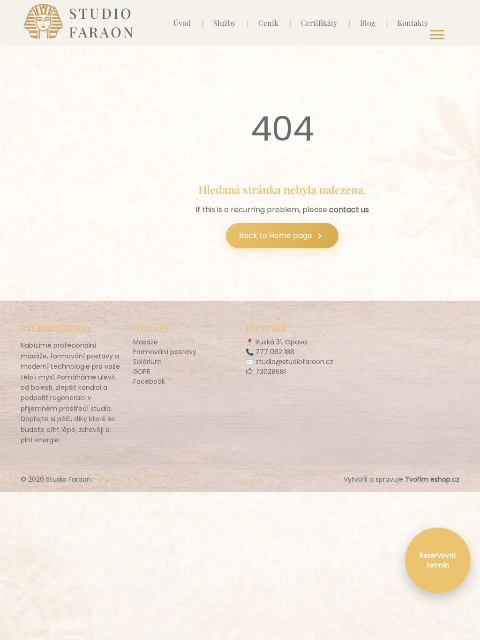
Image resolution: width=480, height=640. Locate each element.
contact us (349, 209)
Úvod (182, 23)
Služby (224, 23)
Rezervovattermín (438, 560)
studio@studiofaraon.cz (294, 361)
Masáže (145, 342)
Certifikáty (319, 23)
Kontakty (413, 23)
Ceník (268, 23)
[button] (437, 34)
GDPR (141, 371)
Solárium (147, 361)
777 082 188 (274, 352)
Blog (367, 23)
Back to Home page (282, 236)
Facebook (149, 381)
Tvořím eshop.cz (432, 479)
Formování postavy (164, 352)
